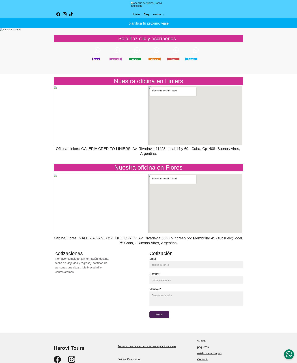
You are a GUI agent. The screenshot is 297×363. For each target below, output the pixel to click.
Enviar (159, 314)
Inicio (136, 14)
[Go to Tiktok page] (71, 14)
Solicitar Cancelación (129, 359)
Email (152, 258)
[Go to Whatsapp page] (99, 50)
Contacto (202, 359)
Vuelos (201, 340)
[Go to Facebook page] (59, 14)
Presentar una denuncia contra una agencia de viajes (147, 346)
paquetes (203, 347)
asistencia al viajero (209, 353)
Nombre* (154, 273)
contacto (158, 14)
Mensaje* (155, 289)
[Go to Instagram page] (66, 14)
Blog (146, 14)
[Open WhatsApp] (289, 354)
